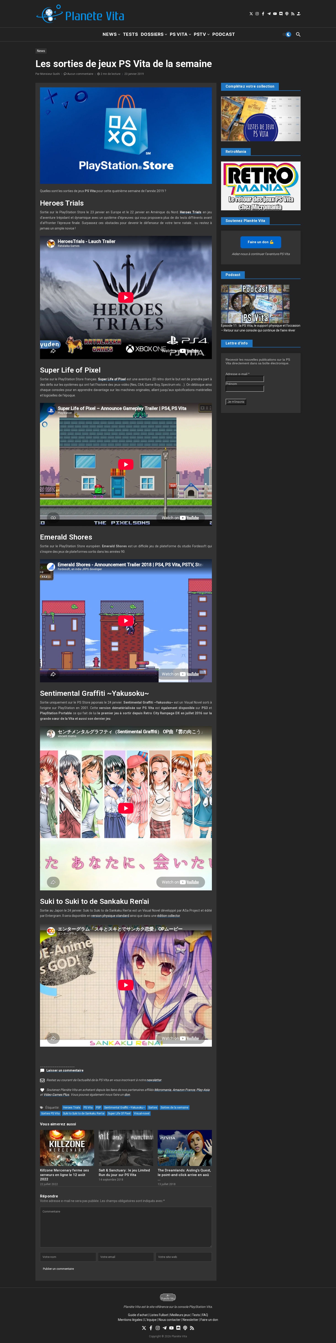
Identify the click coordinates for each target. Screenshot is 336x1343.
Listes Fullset (159, 1315)
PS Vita (179, 34)
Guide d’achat (138, 1315)
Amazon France (184, 1090)
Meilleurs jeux (180, 1315)
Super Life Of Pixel (119, 1113)
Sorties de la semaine (174, 1107)
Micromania (162, 1090)
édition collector (168, 916)
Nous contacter (170, 1320)
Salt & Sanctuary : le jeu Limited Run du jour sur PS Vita (124, 1172)
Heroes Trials (71, 1107)
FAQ (205, 1315)
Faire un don (209, 1320)
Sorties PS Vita (50, 1113)
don (127, 1094)
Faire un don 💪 (261, 242)
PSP (98, 1107)
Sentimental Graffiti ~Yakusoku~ (124, 1107)
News (110, 34)
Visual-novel (141, 1113)
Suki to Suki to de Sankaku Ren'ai (83, 1113)
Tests (130, 34)
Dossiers (152, 34)
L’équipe (150, 1320)
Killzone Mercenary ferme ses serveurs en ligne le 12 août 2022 (64, 1174)
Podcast (223, 34)
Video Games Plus (56, 1094)
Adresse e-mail (237, 374)
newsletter (154, 1080)
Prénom (231, 384)
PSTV (200, 34)
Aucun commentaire (80, 74)
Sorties (152, 1107)
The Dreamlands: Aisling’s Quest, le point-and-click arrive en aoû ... (184, 1174)
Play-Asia (203, 1090)
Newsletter (190, 1320)
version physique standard (110, 916)
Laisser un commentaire (64, 1070)
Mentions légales (130, 1320)
